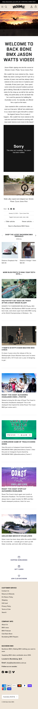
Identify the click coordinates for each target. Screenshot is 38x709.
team (24, 217)
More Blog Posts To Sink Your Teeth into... (19, 273)
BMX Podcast (6, 631)
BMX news (5, 627)
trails (27, 217)
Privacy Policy (6, 606)
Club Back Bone (7, 634)
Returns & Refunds (8, 594)
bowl (15, 217)
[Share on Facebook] (11, 209)
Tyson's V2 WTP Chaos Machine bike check (18, 349)
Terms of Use (6, 609)
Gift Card (5, 603)
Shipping (4, 600)
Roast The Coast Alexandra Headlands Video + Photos (15, 396)
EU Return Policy (7, 597)
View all (19, 239)
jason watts (19, 217)
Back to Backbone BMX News (18, 226)
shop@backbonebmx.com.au (16, 663)
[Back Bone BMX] (19, 7)
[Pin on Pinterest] (14, 209)
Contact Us (5, 591)
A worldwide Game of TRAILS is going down (18, 443)
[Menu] (2, 6)
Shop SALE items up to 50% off (11, 2)
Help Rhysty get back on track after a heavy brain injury (16, 301)
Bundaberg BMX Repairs (10, 637)
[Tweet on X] (8, 209)
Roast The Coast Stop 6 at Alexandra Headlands (14, 490)
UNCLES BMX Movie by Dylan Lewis (17, 536)
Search (4, 612)
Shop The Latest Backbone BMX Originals (19, 235)
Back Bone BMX (10, 702)
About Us (5, 624)
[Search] (7, 6)
